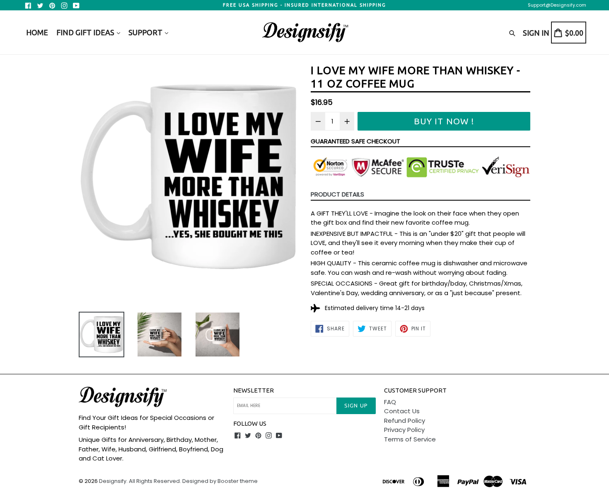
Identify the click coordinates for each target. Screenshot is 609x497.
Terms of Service (410, 439)
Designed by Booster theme (220, 481)
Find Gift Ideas (86, 32)
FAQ (390, 402)
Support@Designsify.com (557, 5)
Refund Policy (404, 420)
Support (146, 32)
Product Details (337, 194)
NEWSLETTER (253, 390)
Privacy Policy (404, 429)
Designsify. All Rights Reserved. (140, 481)
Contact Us (402, 411)
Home (37, 32)
